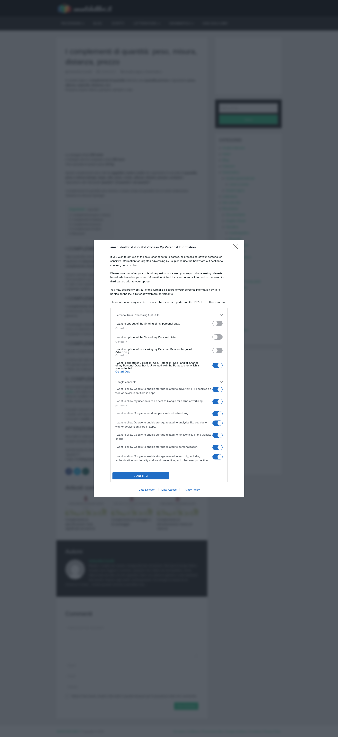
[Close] (236, 247)
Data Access (169, 489)
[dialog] (169, 368)
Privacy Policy (191, 489)
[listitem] (169, 315)
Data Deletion (146, 489)
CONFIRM (141, 475)
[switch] (217, 323)
